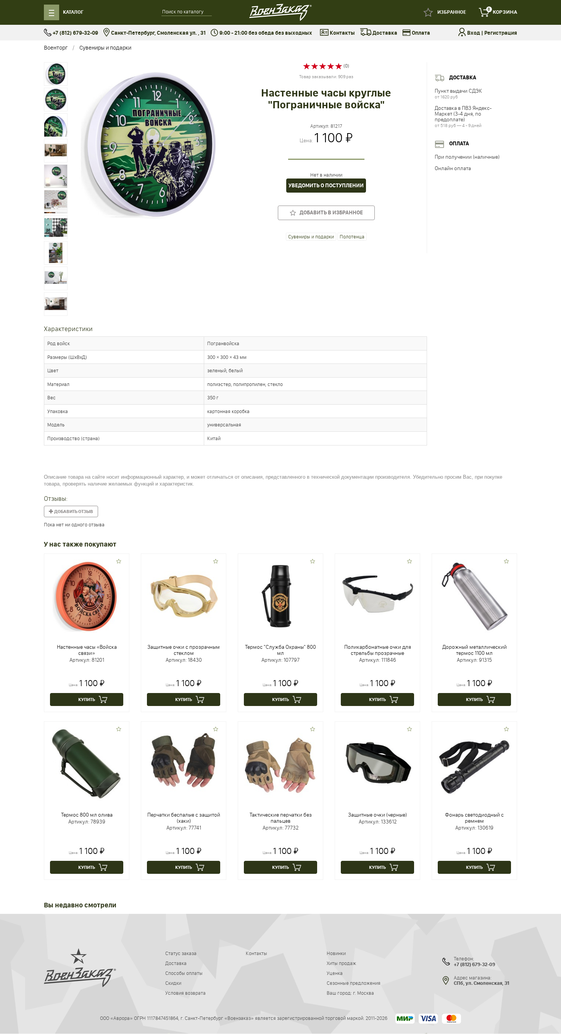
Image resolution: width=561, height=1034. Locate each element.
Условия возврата (185, 993)
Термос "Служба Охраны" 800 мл (280, 649)
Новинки (336, 953)
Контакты (342, 33)
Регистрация (500, 33)
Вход (473, 33)
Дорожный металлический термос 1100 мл (474, 649)
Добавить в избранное (329, 212)
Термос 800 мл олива (87, 814)
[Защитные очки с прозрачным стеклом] (183, 595)
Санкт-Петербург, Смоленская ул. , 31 (158, 33)
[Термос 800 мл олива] (86, 763)
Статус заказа (181, 953)
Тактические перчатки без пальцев (281, 817)
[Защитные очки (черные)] (377, 763)
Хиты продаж (341, 963)
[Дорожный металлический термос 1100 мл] (474, 595)
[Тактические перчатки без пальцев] (280, 763)
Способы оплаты (184, 973)
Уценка (335, 973)
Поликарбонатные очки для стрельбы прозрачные (377, 649)
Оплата (420, 33)
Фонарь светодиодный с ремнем (474, 817)
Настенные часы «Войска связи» (87, 649)
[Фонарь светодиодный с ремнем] (474, 763)
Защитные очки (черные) (377, 814)
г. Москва (363, 993)
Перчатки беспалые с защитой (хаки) (183, 817)
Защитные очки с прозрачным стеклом (183, 649)
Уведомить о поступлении (326, 185)
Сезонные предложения (353, 983)
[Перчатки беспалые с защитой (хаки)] (183, 763)
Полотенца (352, 236)
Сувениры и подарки (105, 47)
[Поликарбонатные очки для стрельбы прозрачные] (377, 595)
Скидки (173, 983)
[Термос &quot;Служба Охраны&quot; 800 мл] (280, 595)
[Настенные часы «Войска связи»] (86, 595)
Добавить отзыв (73, 511)
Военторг (56, 47)
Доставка (384, 33)
